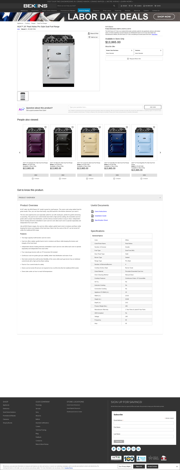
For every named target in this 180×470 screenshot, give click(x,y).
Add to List (94, 37)
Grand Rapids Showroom (73, 408)
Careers (146, 10)
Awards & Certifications (42, 423)
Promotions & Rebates (68, 10)
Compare (36, 178)
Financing (118, 10)
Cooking (27, 23)
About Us (137, 10)
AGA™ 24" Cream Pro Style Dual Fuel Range (88, 162)
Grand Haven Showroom (73, 405)
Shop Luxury (107, 10)
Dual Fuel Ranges (42, 23)
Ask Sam (153, 107)
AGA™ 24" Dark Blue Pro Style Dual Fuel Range (116, 162)
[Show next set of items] (160, 152)
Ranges (33, 23)
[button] (121, 6)
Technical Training (41, 430)
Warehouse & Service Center (74, 412)
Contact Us (155, 10)
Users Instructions (101, 211)
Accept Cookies (152, 466)
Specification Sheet (101, 220)
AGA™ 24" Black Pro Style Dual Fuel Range (61, 162)
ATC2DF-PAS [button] (32, 29)
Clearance (96, 10)
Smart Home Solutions (49, 10)
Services (127, 10)
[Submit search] (114, 6)
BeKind (38, 419)
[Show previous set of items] (19, 152)
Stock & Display (84, 10)
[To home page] (35, 6)
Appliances (24, 10)
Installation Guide (100, 216)
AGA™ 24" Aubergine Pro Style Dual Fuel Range (35, 162)
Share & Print (94, 33)
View (35, 175)
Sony (37, 412)
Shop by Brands (7, 423)
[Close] (177, 466)
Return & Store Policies (42, 444)
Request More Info (135, 58)
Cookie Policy (69, 468)
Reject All (139, 466)
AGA (18, 29)
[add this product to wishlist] (45, 127)
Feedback (38, 437)
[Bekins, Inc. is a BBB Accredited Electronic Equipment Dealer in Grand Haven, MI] (142, 457)
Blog (37, 433)
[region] (90, 466)
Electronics (35, 10)
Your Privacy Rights (124, 466)
